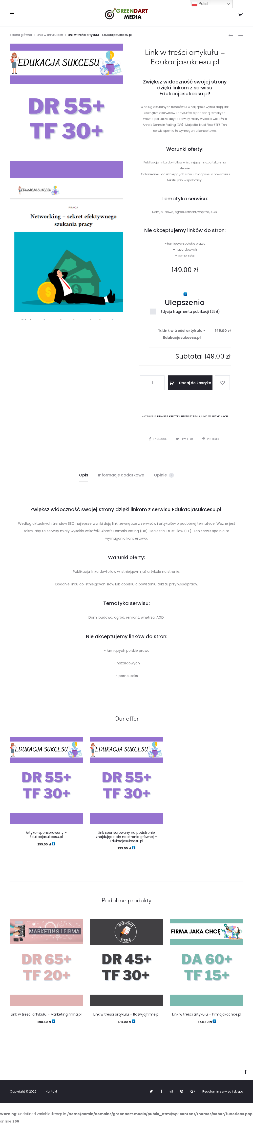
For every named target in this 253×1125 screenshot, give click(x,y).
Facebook (160, 439)
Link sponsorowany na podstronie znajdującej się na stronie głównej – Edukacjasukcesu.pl (126, 836)
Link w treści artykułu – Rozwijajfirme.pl (126, 1014)
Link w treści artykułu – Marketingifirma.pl (46, 1014)
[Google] (192, 1091)
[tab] (83, 475)
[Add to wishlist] (222, 382)
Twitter (188, 439)
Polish (203, 3)
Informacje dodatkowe (121, 475)
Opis (83, 475)
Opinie (163, 475)
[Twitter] (151, 1091)
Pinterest (214, 439)
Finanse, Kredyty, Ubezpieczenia (178, 416)
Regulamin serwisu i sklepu (222, 1091)
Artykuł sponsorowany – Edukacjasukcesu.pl (46, 834)
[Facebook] (161, 1091)
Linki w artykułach (50, 35)
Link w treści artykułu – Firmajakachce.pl (206, 1014)
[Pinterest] (181, 1091)
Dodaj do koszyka (194, 382)
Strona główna (21, 35)
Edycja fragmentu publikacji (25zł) (190, 311)
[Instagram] (171, 1091)
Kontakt (51, 1091)
